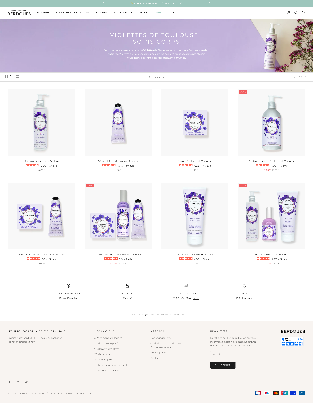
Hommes (101, 12)
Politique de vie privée (106, 343)
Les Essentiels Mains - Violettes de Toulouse (41, 254)
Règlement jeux (103, 359)
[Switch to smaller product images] (11, 77)
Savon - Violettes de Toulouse (195, 161)
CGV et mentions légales (108, 338)
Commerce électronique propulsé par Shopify (64, 393)
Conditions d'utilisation (107, 370)
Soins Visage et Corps (72, 12)
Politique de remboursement (110, 365)
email (196, 298)
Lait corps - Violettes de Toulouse (41, 161)
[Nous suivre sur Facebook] (9, 381)
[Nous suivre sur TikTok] (26, 381)
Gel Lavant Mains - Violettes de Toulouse (272, 161)
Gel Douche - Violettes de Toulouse (195, 254)
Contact (155, 358)
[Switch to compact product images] (17, 77)
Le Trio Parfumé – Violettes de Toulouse (118, 254)
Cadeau (160, 12)
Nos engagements (160, 338)
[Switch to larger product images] (6, 77)
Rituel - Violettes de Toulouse (271, 254)
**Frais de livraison (104, 354)
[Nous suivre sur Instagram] (18, 381)
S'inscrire (223, 365)
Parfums (43, 12)
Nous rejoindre (158, 352)
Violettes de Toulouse (130, 12)
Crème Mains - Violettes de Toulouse (118, 161)
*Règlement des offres (106, 348)
